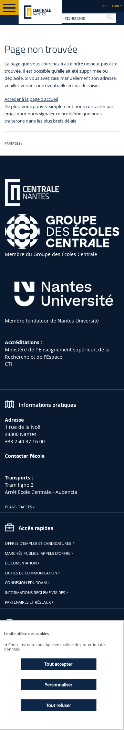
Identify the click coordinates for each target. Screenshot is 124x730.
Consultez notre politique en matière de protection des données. (55, 647)
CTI (8, 364)
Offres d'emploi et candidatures (38, 543)
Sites (115, 5)
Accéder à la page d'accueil (31, 99)
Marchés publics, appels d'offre (37, 553)
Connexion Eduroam (26, 582)
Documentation (21, 563)
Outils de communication (31, 573)
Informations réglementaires (35, 592)
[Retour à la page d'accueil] (40, 12)
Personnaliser (58, 684)
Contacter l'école (24, 456)
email (10, 114)
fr (103, 5)
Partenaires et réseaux (28, 602)
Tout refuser (58, 705)
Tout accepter (58, 664)
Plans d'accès (18, 507)
